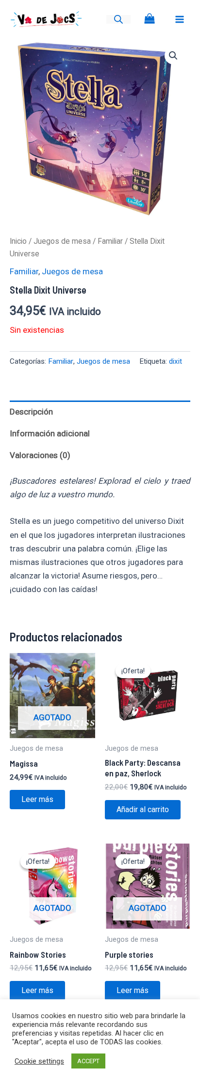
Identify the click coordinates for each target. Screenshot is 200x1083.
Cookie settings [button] (39, 1061)
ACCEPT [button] (88, 1061)
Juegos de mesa (62, 241)
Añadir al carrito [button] (143, 809)
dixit (175, 361)
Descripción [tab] (31, 411)
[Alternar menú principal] (179, 19)
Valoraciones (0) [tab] (40, 455)
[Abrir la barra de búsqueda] (118, 19)
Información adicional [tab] (50, 433)
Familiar (110, 241)
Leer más (37, 799)
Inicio (18, 241)
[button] (173, 55)
